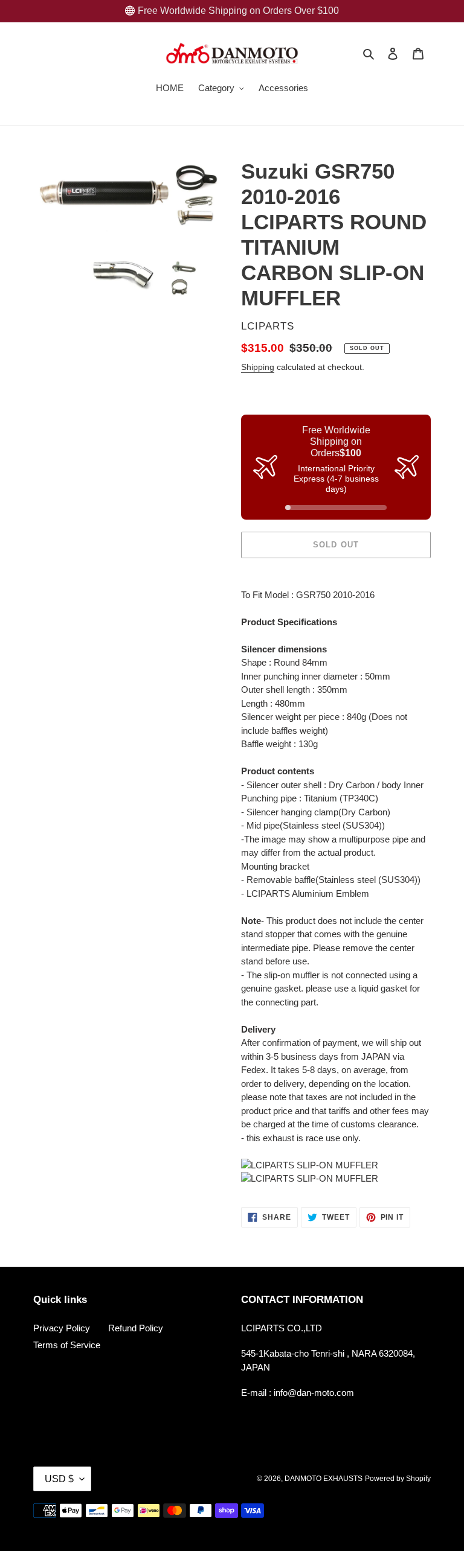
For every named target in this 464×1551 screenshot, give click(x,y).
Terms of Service (66, 1345)
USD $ (59, 1479)
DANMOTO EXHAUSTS (323, 1478)
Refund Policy (135, 1328)
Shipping (257, 367)
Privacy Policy (61, 1328)
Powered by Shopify (398, 1478)
